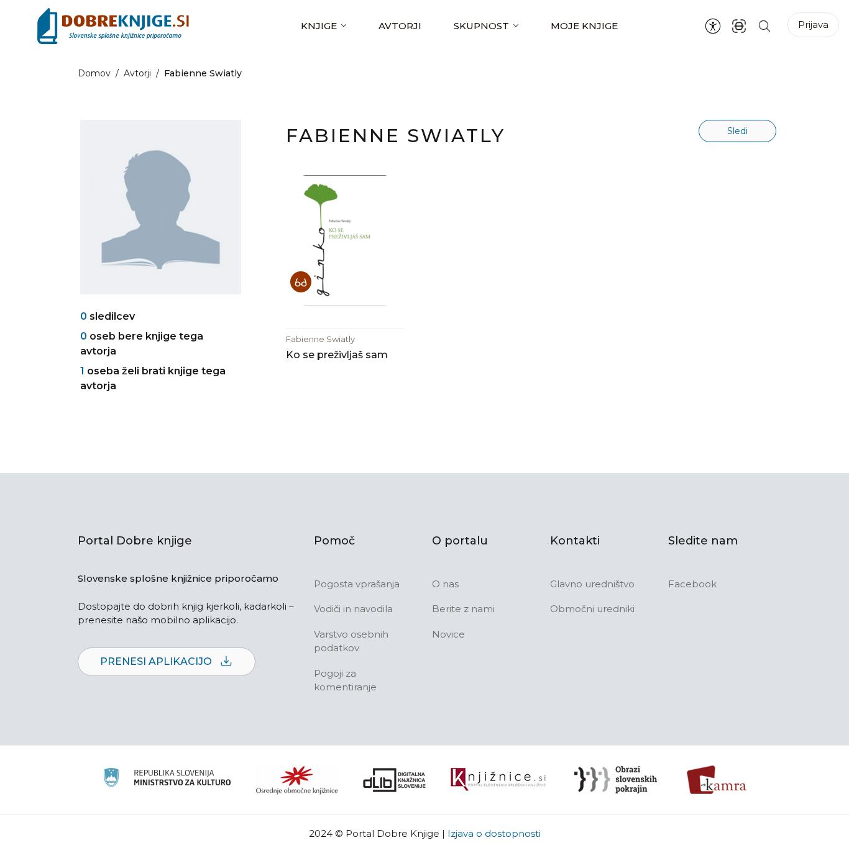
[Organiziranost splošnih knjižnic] (297, 779)
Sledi (737, 131)
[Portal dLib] (394, 779)
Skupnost (481, 26)
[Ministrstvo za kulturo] (166, 779)
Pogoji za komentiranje (345, 680)
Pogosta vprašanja (357, 584)
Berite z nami (463, 609)
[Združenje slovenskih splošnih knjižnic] (498, 779)
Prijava (813, 24)
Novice (448, 634)
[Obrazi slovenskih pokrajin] (615, 779)
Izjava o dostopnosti (494, 833)
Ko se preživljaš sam (337, 355)
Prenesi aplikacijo (157, 661)
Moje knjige (584, 26)
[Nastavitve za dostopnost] (713, 26)
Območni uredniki (592, 609)
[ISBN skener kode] (739, 25)
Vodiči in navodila (353, 609)
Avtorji (400, 26)
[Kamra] (717, 779)
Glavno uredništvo (592, 584)
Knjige (319, 26)
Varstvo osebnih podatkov (351, 641)
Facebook (692, 584)
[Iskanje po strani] (764, 25)
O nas (445, 584)
